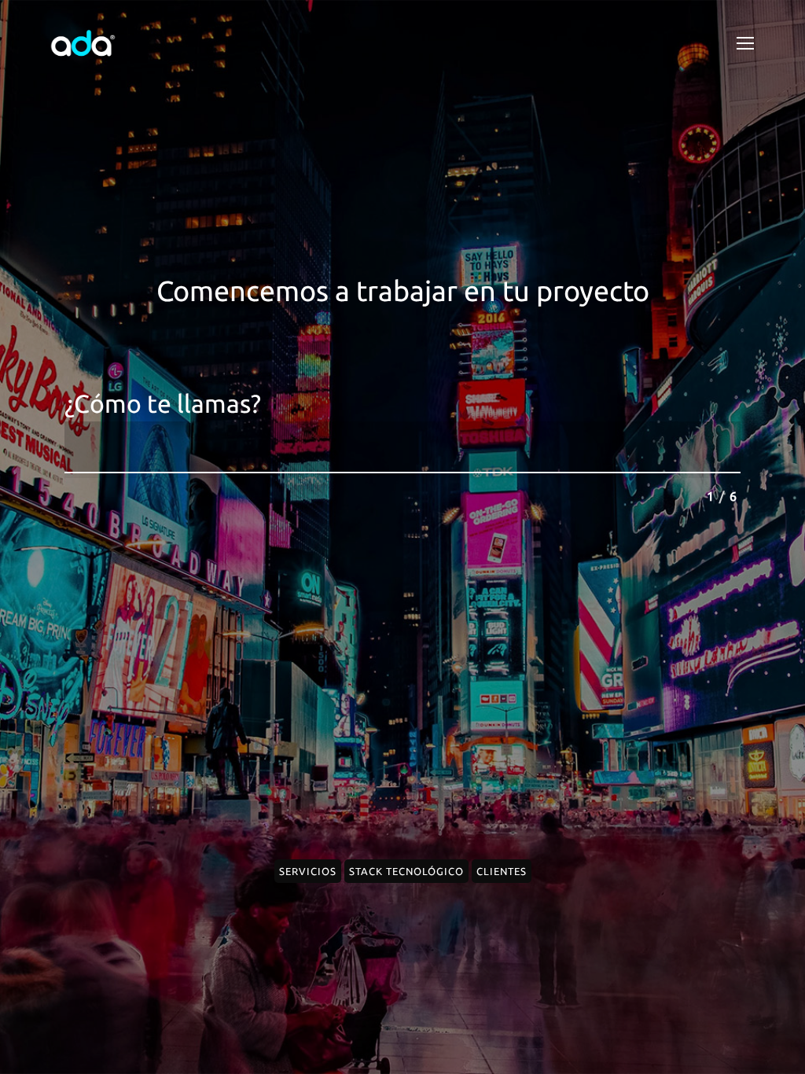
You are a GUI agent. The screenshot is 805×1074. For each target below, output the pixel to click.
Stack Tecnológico (406, 871)
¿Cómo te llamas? (162, 403)
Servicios (307, 871)
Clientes (501, 871)
